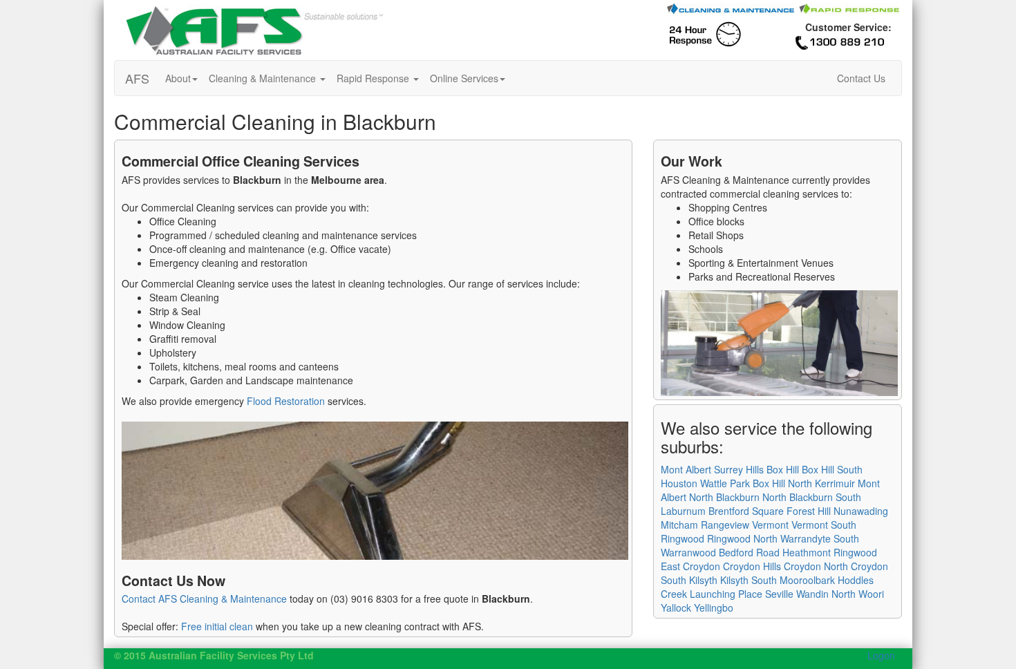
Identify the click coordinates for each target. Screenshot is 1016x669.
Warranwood (688, 552)
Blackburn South (825, 497)
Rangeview (725, 524)
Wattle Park (725, 483)
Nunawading (861, 511)
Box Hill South (832, 469)
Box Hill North (782, 483)
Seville (779, 594)
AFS (137, 78)
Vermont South (823, 524)
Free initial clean (217, 626)
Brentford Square (746, 511)
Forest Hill (809, 511)
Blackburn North (751, 497)
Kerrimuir (835, 483)
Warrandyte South (819, 538)
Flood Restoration (286, 401)
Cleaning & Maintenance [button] (264, 78)
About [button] (178, 78)
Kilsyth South (748, 580)
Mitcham (679, 524)
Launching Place (726, 594)
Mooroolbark (807, 580)
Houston (679, 483)
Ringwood (682, 538)
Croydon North (816, 566)
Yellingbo (713, 607)
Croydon (701, 566)
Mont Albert (686, 469)
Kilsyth (703, 580)
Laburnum (683, 511)
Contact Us (861, 78)
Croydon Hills (752, 566)
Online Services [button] (464, 78)
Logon (881, 655)
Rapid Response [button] (374, 78)
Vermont (770, 524)
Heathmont (806, 552)
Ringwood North (742, 538)
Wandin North (826, 594)
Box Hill (782, 469)
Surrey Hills (739, 469)
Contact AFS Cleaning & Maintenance (204, 598)
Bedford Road (749, 552)
